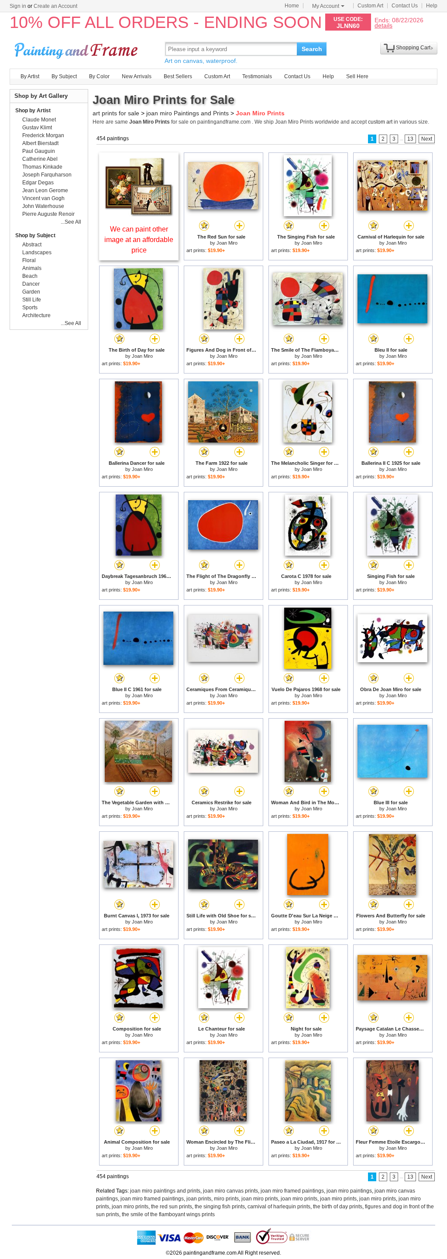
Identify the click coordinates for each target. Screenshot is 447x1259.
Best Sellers (178, 76)
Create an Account (55, 6)
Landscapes (37, 252)
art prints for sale (116, 113)
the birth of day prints (337, 1207)
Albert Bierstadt (40, 143)
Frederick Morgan (43, 135)
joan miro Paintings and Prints (187, 113)
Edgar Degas (38, 183)
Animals (31, 268)
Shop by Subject (35, 235)
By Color (99, 76)
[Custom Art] (139, 214)
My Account (325, 6)
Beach (30, 276)
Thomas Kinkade (42, 167)
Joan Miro (227, 243)
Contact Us (405, 6)
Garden (31, 292)
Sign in (18, 6)
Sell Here (357, 76)
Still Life (31, 300)
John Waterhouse (43, 206)
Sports (30, 307)
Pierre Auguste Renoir (48, 214)
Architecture (36, 315)
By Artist (30, 76)
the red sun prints (171, 1207)
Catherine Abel (40, 159)
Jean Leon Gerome (45, 190)
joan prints (198, 1199)
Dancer (31, 284)
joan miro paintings (349, 1191)
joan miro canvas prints (230, 1191)
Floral (29, 260)
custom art (380, 122)
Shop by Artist (33, 110)
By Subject (64, 76)
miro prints (226, 1199)
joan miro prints (259, 1199)
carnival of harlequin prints (279, 1207)
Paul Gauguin (38, 151)
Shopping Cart (413, 48)
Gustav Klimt (37, 128)
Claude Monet (39, 120)
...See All (71, 222)
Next (426, 139)
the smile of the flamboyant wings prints (168, 1214)
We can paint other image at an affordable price (138, 239)
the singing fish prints (220, 1207)
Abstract (31, 245)
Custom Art (370, 6)
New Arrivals (136, 76)
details (383, 25)
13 (410, 139)
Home (292, 6)
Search (312, 48)
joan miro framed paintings (292, 1191)
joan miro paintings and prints (165, 1191)
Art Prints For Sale (77, 49)
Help (431, 6)
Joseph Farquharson (47, 175)
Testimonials (257, 76)
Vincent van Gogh (43, 198)
